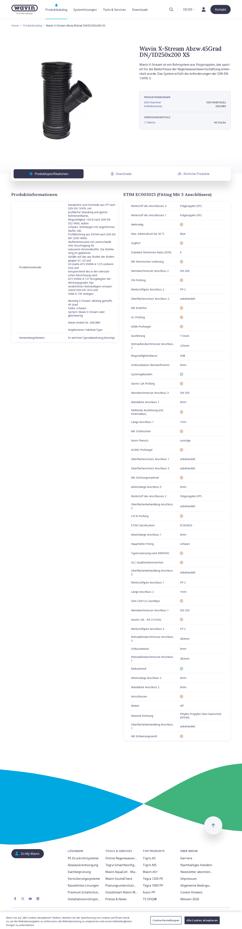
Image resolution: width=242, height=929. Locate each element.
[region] (121, 920)
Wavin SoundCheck (118, 879)
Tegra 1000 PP (153, 885)
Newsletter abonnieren (196, 872)
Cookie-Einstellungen (166, 920)
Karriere (186, 858)
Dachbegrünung (79, 872)
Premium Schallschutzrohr (84, 892)
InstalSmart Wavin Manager (121, 892)
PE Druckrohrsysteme (83, 858)
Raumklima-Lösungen (83, 885)
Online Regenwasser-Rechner (121, 858)
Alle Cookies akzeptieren (202, 920)
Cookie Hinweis (191, 892)
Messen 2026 (189, 899)
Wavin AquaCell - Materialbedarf (121, 872)
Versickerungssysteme (84, 879)
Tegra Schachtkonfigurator (121, 865)
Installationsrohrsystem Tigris (84, 899)
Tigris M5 (150, 865)
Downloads (124, 174)
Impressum (188, 879)
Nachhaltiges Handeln (196, 865)
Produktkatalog (32, 25)
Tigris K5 (149, 858)
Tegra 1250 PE (153, 879)
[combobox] (189, 9)
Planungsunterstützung (121, 885)
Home (15, 25)
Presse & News (116, 899)
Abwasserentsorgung (83, 865)
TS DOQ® (150, 899)
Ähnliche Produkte (196, 174)
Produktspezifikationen (51, 174)
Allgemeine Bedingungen (196, 885)
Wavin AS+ (150, 872)
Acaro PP (149, 892)
